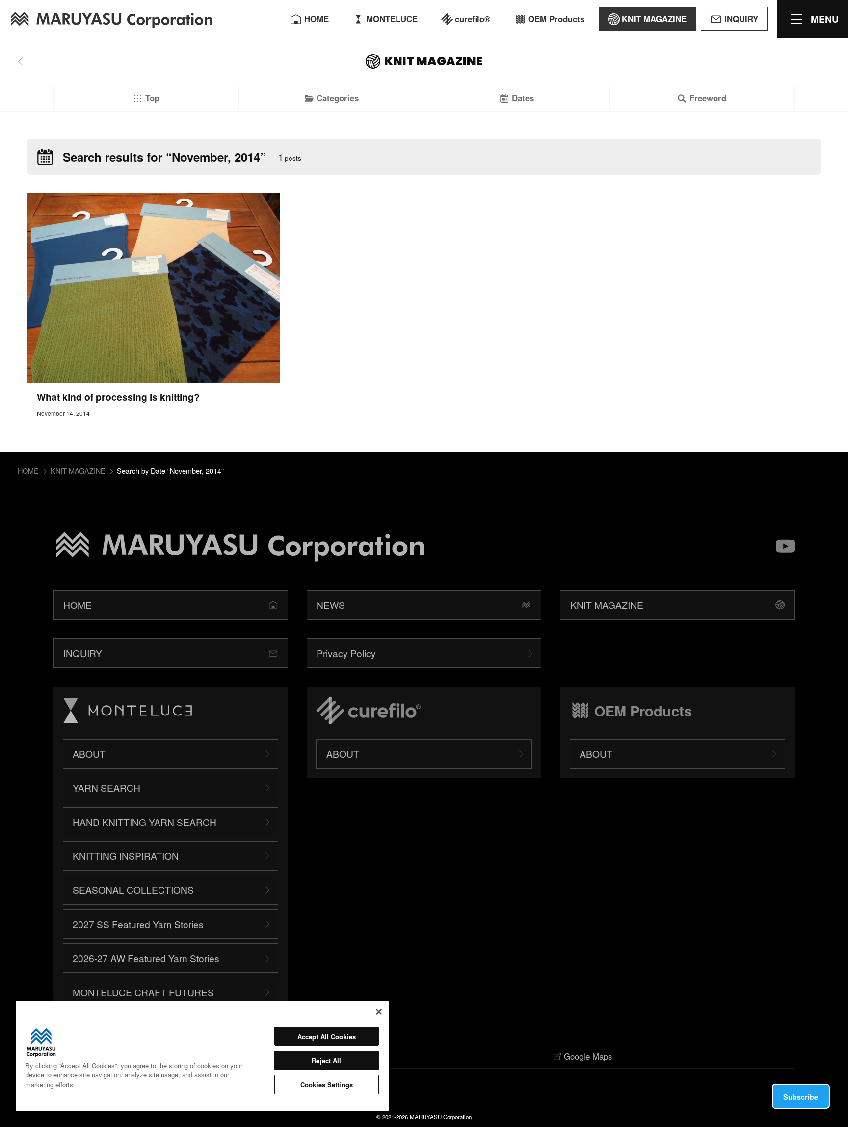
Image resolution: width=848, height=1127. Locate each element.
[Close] (379, 1012)
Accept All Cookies (326, 1036)
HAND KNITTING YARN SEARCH (144, 821)
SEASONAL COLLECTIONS (133, 889)
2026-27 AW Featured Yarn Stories (146, 957)
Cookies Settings (326, 1084)
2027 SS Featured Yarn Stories (138, 924)
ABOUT (89, 753)
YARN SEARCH (106, 787)
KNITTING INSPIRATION (126, 855)
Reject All (326, 1060)
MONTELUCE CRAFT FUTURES (143, 992)
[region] (202, 1056)
